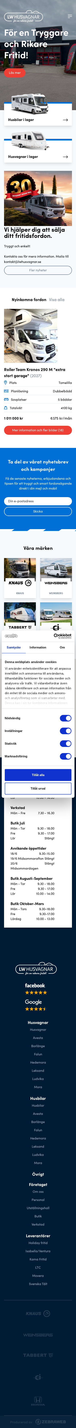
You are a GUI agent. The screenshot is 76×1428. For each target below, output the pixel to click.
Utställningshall (38, 1207)
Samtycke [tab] (14, 647)
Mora (38, 1086)
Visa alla (56, 299)
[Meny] (70, 16)
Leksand (38, 1070)
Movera (38, 1275)
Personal (38, 1199)
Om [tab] (62, 647)
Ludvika (38, 1078)
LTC (38, 1267)
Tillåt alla (38, 775)
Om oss (38, 1191)
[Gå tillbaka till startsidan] (23, 16)
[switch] (65, 731)
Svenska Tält (38, 1283)
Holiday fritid (38, 1242)
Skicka (38, 511)
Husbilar (38, 1105)
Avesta (38, 1037)
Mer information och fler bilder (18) (38, 430)
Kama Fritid (38, 1259)
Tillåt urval (38, 788)
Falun (38, 1054)
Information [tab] (38, 647)
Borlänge (38, 1045)
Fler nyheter (38, 270)
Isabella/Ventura (38, 1251)
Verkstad (38, 1224)
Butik (38, 1216)
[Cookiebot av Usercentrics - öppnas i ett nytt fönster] (54, 636)
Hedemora (38, 1062)
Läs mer (15, 72)
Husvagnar (38, 1029)
